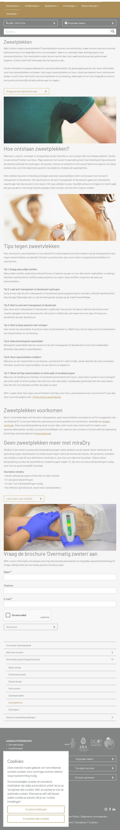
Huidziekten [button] (12, 5)
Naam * (7, 571)
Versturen (11, 626)
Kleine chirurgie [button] (90, 5)
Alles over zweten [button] (14, 652)
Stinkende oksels (17, 674)
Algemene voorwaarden (94, 816)
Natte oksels (14, 667)
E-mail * (8, 598)
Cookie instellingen (36, 809)
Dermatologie (16, 744)
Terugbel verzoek (84, 768)
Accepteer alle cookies (36, 818)
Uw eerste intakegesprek (18, 645)
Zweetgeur (13, 709)
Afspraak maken (76, 23)
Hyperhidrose (42, 433)
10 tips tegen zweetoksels (46, 396)
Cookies (93, 822)
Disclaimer (81, 822)
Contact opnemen (85, 777)
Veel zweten (14, 688)
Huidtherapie (15, 748)
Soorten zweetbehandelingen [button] (20, 717)
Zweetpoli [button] (11, 13)
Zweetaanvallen (16, 695)
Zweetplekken (15, 702)
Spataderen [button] (51, 5)
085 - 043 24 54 (17, 23)
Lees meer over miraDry (19, 498)
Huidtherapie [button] (32, 5)
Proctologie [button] (69, 5)
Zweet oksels (15, 681)
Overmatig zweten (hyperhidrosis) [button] (23, 659)
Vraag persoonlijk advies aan (21, 91)
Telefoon (8, 585)
